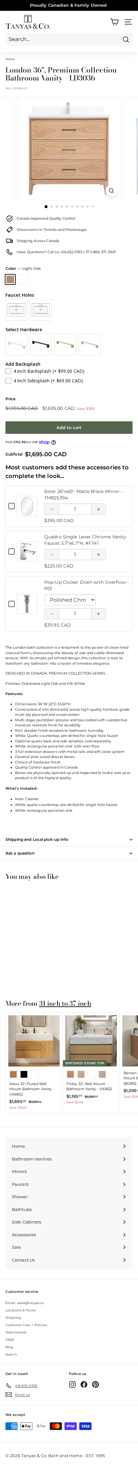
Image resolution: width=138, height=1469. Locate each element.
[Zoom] (111, 191)
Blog (9, 1347)
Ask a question (20, 853)
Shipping (13, 1318)
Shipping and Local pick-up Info (36, 839)
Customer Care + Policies (26, 1325)
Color (23, 268)
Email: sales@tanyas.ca (24, 1303)
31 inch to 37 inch (65, 1003)
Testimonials (15, 1332)
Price (10, 398)
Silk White (22, 279)
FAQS (9, 1340)
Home (9, 59)
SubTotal (13, 454)
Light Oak (10, 279)
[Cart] (114, 21)
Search (11, 1354)
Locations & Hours (20, 1310)
